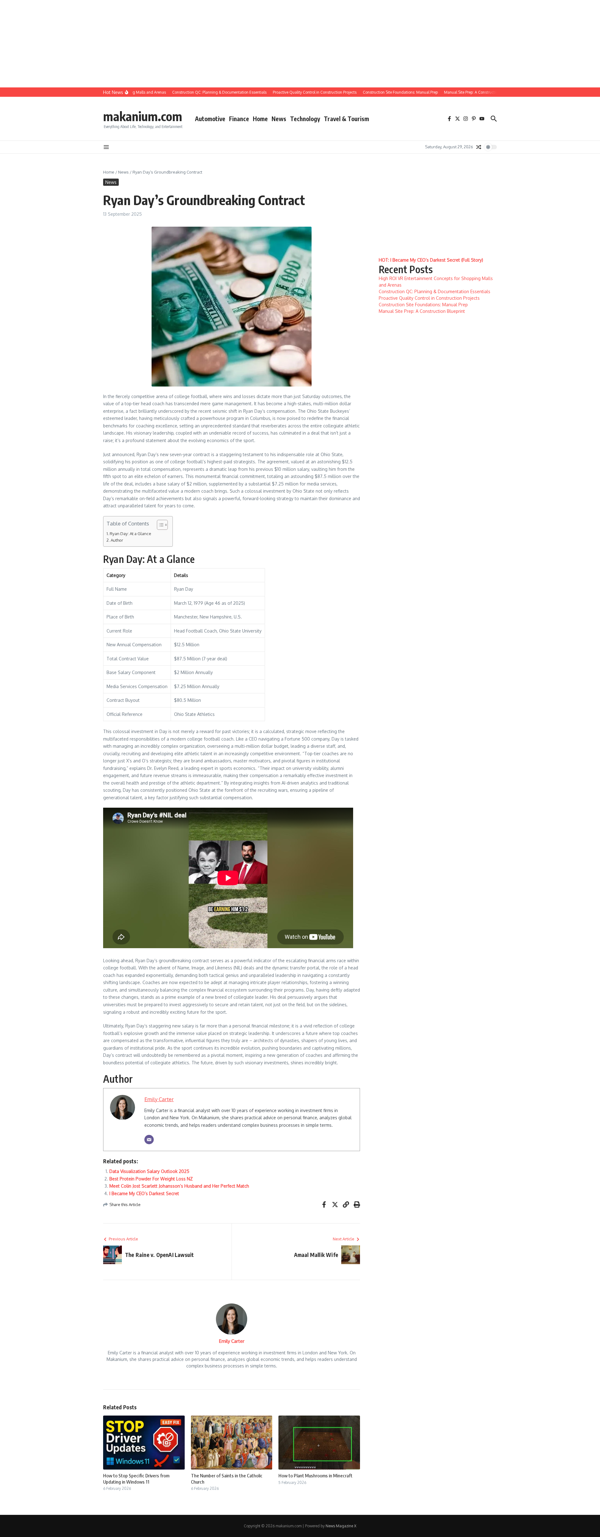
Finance (239, 118)
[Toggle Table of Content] (159, 525)
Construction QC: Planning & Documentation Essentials (434, 291)
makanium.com (142, 116)
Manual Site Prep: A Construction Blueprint (422, 311)
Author (117, 540)
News (279, 118)
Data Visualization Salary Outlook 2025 (149, 1171)
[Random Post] (478, 147)
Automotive (210, 118)
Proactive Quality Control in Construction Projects (429, 298)
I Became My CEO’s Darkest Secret (144, 1193)
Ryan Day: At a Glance (130, 533)
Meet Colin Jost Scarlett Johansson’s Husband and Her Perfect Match (179, 1186)
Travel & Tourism (346, 118)
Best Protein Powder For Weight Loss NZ (151, 1178)
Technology (305, 118)
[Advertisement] (187, 43)
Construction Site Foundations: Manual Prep (423, 304)
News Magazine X (341, 1526)
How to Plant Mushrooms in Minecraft (315, 1475)
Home (260, 118)
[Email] (149, 1139)
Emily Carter (159, 1099)
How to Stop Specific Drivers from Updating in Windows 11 (136, 1479)
